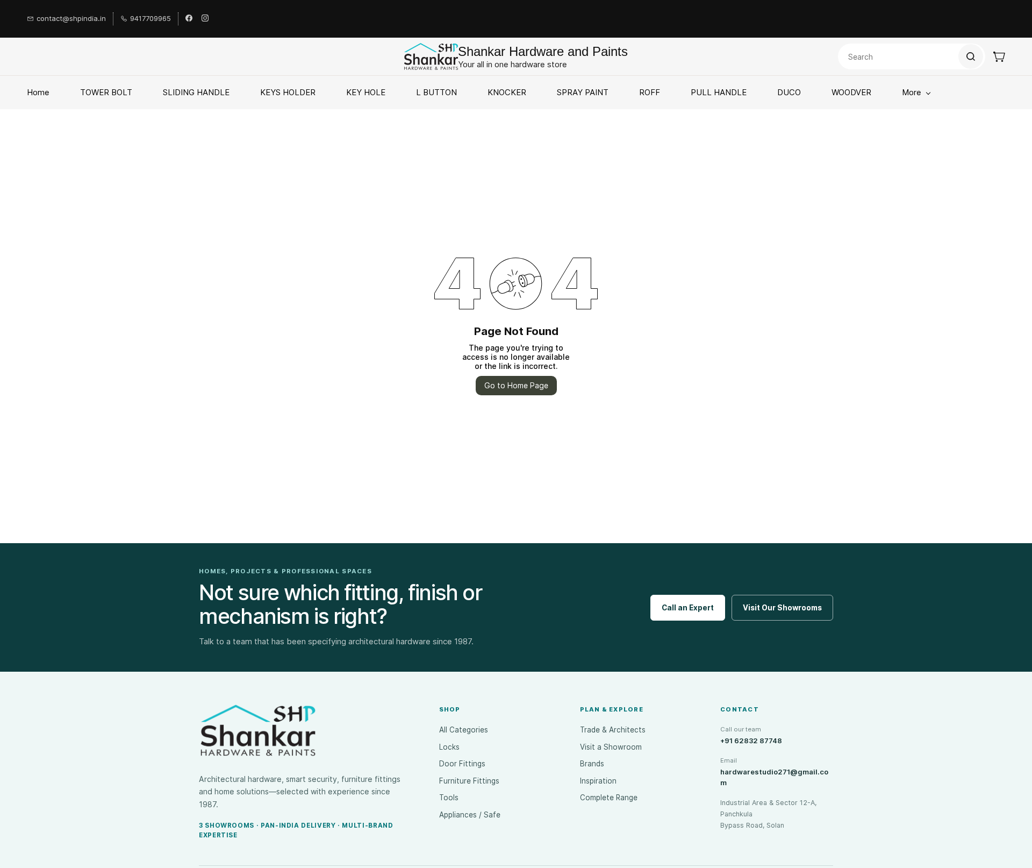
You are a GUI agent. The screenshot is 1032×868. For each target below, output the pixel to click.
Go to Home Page (516, 385)
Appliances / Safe (469, 814)
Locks (449, 747)
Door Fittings (462, 763)
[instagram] (205, 19)
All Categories (463, 729)
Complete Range (608, 797)
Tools (448, 797)
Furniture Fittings (469, 781)
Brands (592, 763)
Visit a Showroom (611, 747)
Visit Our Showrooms (782, 607)
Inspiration (598, 781)
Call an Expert (688, 607)
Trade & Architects (613, 729)
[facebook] (188, 19)
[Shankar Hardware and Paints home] (258, 730)
